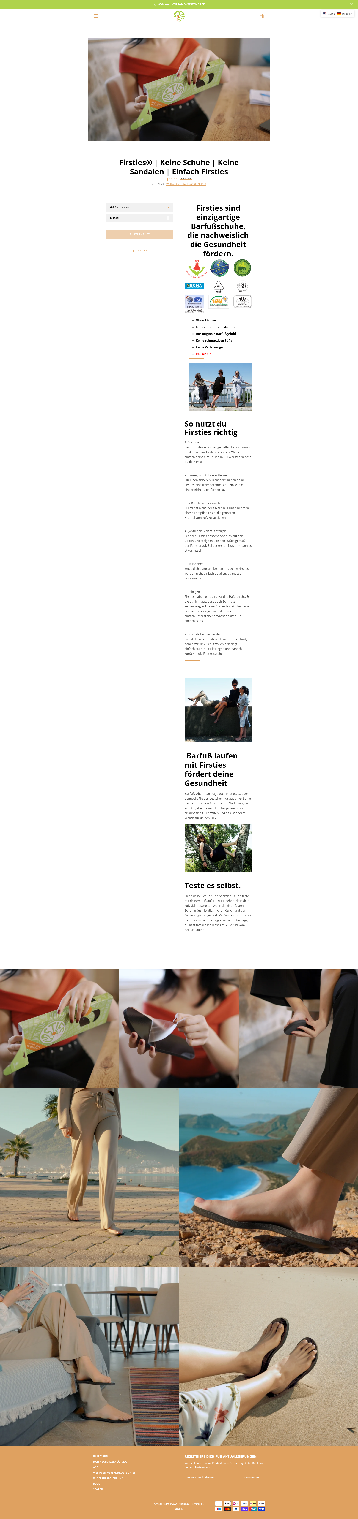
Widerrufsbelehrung (108, 1478)
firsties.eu (184, 1503)
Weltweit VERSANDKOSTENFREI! (186, 184)
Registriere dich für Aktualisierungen (221, 1456)
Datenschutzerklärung (110, 1461)
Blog (96, 1483)
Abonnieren (252, 1477)
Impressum (100, 1456)
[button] (337, 13)
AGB (95, 1467)
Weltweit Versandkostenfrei (114, 1472)
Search (98, 1489)
